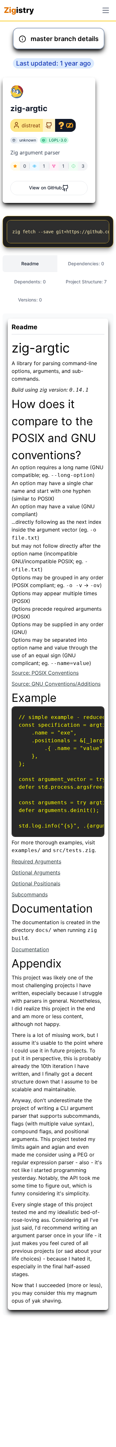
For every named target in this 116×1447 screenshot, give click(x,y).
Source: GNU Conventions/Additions (56, 684)
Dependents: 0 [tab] (30, 281)
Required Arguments (36, 861)
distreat (31, 125)
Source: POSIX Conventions (45, 673)
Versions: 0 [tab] (30, 299)
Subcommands (30, 894)
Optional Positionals (36, 883)
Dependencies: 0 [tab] (86, 263)
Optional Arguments (36, 872)
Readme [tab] (30, 263)
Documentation (30, 949)
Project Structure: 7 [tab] (86, 281)
